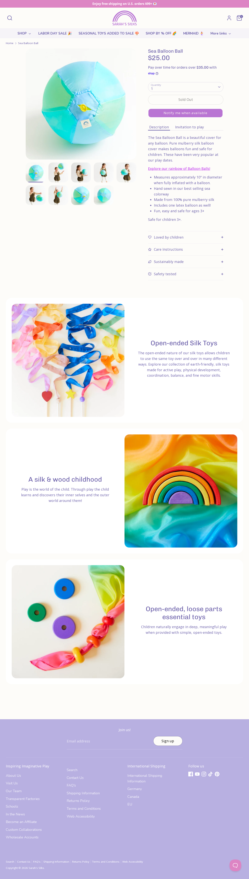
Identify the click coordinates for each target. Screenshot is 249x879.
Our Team (14, 791)
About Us (13, 775)
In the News (15, 814)
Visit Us (12, 783)
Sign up (167, 741)
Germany (134, 789)
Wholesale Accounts (22, 837)
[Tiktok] (210, 774)
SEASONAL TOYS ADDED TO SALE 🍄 (109, 33)
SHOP (23, 33)
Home (9, 43)
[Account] (229, 18)
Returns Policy (78, 800)
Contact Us (75, 777)
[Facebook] (190, 774)
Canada (133, 796)
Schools (12, 806)
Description (159, 127)
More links (219, 33)
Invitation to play (189, 127)
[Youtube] (197, 774)
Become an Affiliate (21, 822)
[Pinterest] (217, 774)
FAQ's (71, 785)
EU (129, 804)
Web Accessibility (81, 816)
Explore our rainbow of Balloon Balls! (179, 168)
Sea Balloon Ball (28, 43)
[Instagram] (204, 774)
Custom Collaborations (24, 829)
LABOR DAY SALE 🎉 (55, 33)
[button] (185, 113)
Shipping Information (83, 793)
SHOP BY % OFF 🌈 (161, 33)
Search (72, 770)
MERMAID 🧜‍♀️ (193, 33)
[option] (81, 105)
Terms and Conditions (84, 808)
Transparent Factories (23, 798)
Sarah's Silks (36, 868)
